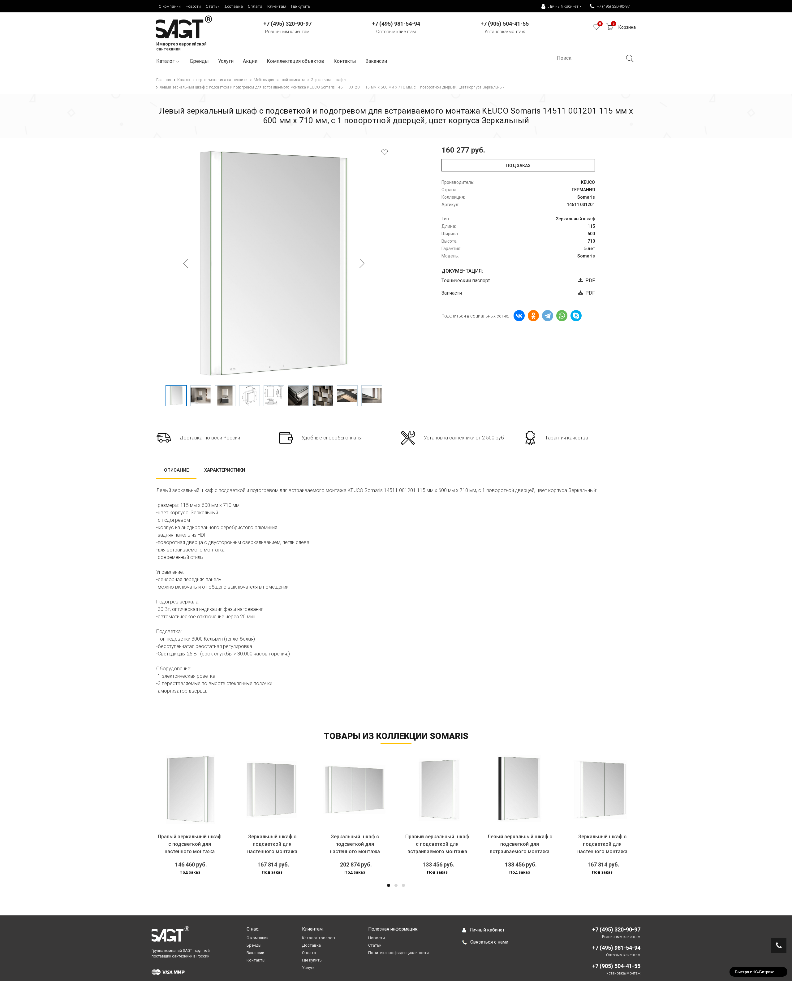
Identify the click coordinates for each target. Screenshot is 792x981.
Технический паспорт (465, 280)
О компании (170, 6)
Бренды (199, 61)
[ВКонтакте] (519, 315)
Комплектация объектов (295, 61)
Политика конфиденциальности (398, 952)
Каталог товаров (318, 938)
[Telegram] (547, 315)
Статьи (213, 6)
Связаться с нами (489, 942)
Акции (250, 61)
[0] (596, 29)
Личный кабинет (487, 930)
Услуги (226, 61)
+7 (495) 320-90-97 (613, 6)
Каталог (165, 61)
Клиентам (276, 6)
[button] (388, 885)
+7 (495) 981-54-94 (616, 947)
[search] (629, 58)
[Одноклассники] (533, 315)
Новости (193, 6)
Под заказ (518, 165)
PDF (589, 280)
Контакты (345, 61)
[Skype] (576, 315)
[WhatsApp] (561, 315)
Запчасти (451, 293)
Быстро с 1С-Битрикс (754, 972)
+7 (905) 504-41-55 (616, 966)
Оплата (255, 6)
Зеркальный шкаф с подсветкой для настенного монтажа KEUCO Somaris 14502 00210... (272, 851)
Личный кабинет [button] (563, 6)
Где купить (300, 6)
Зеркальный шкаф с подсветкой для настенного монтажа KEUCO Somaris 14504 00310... (355, 851)
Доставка (234, 6)
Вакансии (376, 61)
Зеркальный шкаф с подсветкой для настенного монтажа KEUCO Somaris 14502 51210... (602, 851)
